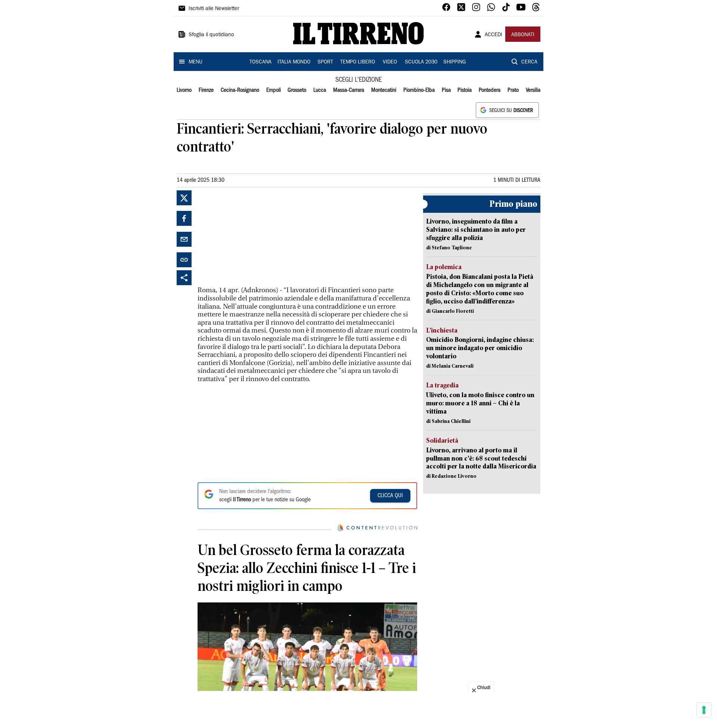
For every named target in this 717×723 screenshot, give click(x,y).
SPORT (325, 62)
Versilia (533, 90)
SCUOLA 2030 (421, 62)
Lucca (319, 90)
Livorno (184, 90)
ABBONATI (522, 35)
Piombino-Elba (419, 90)
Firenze (206, 90)
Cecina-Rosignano (240, 90)
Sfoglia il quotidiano (211, 35)
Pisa (446, 90)
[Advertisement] (254, 237)
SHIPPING (454, 62)
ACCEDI (493, 35)
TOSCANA (260, 62)
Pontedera (489, 90)
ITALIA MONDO (293, 62)
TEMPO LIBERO (357, 62)
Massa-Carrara (348, 90)
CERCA (529, 62)
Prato (513, 90)
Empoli (273, 90)
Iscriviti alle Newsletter (214, 9)
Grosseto (297, 90)
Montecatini (383, 90)
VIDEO (390, 62)
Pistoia (464, 90)
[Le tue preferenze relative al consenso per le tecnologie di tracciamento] (704, 710)
